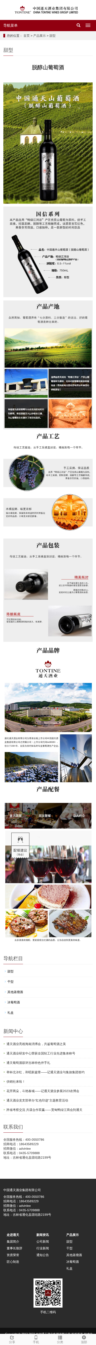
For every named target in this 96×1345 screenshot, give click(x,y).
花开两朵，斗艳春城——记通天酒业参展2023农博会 (42, 1091)
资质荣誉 (13, 1255)
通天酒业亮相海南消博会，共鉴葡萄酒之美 (36, 1044)
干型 (10, 981)
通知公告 (42, 1255)
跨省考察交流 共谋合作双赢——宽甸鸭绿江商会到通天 (44, 1110)
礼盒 (10, 1012)
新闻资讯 (42, 1235)
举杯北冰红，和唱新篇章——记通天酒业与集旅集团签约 (45, 1072)
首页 (26, 35)
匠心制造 (13, 1261)
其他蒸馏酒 (15, 992)
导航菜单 (10, 25)
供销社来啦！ (15, 1081)
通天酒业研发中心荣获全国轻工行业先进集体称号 (40, 1053)
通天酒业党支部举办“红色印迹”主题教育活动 (37, 1100)
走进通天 (13, 1235)
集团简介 (13, 1241)
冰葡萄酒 (13, 1002)
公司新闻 (42, 1241)
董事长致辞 (14, 1248)
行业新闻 (42, 1248)
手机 (36, 1342)
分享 (12, 1342)
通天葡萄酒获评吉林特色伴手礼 (28, 1063)
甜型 (52, 35)
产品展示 (39, 35)
